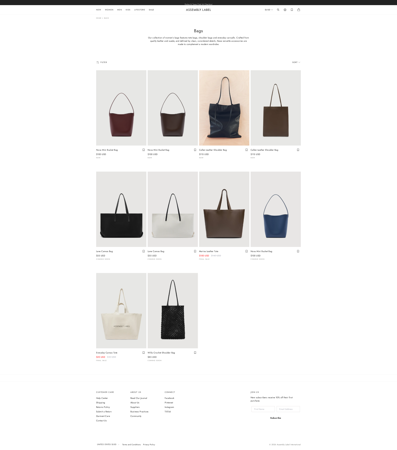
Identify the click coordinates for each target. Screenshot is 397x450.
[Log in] (285, 10)
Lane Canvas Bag (104, 251)
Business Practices (139, 411)
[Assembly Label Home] (198, 10)
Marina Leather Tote (208, 251)
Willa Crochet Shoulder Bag (161, 352)
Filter (103, 62)
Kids (128, 9)
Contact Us (101, 420)
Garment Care (103, 416)
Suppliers (135, 407)
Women (109, 9)
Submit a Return (104, 411)
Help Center (102, 398)
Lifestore (139, 9)
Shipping (100, 402)
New (98, 9)
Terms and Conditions (131, 444)
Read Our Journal (138, 398)
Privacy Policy (149, 444)
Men (119, 9)
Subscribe (275, 417)
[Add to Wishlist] (143, 150)
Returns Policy (103, 407)
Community (135, 416)
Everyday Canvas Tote (106, 352)
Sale (151, 9)
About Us (134, 402)
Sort (295, 62)
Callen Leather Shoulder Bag (213, 149)
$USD (267, 9)
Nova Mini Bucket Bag (107, 149)
